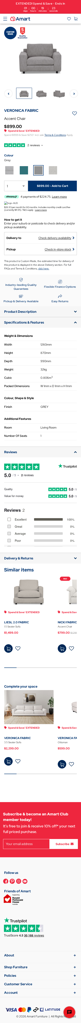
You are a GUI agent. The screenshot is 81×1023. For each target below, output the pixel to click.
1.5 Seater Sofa (12, 626)
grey (7, 160)
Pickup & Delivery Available (21, 301)
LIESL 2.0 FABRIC (16, 622)
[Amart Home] (20, 18)
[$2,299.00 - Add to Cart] (8, 761)
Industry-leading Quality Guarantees (21, 287)
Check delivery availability (54, 238)
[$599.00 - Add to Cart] (62, 764)
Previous (8, 93)
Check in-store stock (58, 249)
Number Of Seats (15, 436)
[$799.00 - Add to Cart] (62, 648)
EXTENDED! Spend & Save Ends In (40, 7)
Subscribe (62, 844)
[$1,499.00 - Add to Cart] (8, 648)
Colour (9, 155)
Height (8, 353)
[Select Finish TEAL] (24, 170)
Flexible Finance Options (60, 287)
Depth (8, 361)
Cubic (8, 378)
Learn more (41, 209)
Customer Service (18, 984)
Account (11, 992)
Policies (10, 975)
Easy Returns (60, 301)
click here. (43, 268)
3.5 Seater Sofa (12, 742)
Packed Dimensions (17, 386)
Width (8, 344)
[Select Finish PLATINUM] (9, 170)
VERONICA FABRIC (17, 738)
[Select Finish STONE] (53, 170)
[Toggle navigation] (5, 18)
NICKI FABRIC (67, 622)
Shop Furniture (15, 967)
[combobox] (16, 186)
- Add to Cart (52, 186)
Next (73, 93)
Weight (8, 369)
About (9, 955)
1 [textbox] (7, 186)
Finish (8, 407)
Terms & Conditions (55, 135)
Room (8, 427)
